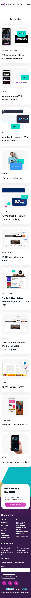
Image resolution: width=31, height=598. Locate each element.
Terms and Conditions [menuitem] (5, 536)
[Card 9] (15, 374)
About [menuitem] (3, 520)
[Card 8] (15, 333)
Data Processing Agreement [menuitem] (22, 532)
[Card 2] (15, 85)
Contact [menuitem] (4, 522)
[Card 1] (15, 44)
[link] (11, 4)
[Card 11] (15, 449)
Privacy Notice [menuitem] (21, 520)
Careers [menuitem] (4, 528)
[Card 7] (15, 289)
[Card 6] (15, 246)
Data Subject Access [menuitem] (21, 528)
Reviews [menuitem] (4, 531)
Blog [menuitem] (3, 533)
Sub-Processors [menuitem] (22, 536)
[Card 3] (15, 126)
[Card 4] (15, 165)
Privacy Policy (24, 592)
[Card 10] (15, 412)
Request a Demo (15, 505)
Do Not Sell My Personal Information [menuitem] (21, 523)
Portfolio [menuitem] (4, 525)
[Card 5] (15, 205)
